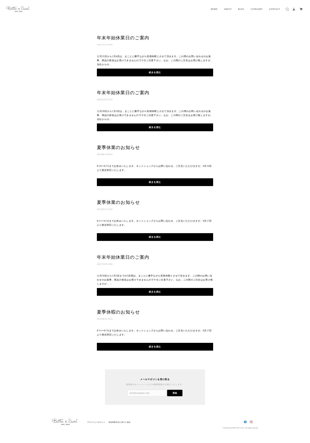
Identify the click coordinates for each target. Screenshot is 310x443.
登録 (175, 393)
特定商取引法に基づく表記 (119, 422)
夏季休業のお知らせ (118, 147)
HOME (214, 9)
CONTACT (274, 9)
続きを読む (155, 72)
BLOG (241, 9)
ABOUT (228, 9)
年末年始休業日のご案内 (123, 37)
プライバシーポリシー (96, 422)
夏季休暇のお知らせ (118, 312)
